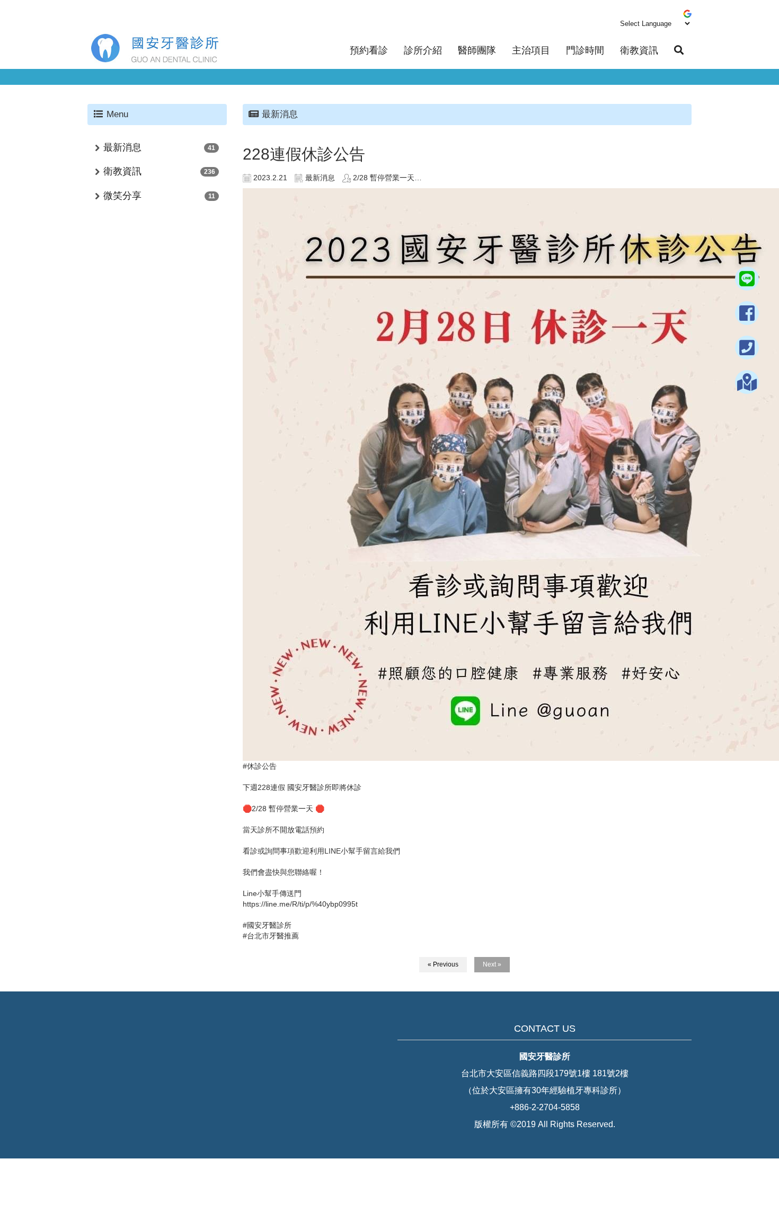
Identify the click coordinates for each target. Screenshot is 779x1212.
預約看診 (369, 50)
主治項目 (531, 50)
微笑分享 (122, 195)
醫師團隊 (477, 50)
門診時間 (585, 50)
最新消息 (122, 147)
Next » (492, 964)
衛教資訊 (639, 50)
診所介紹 (423, 50)
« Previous (443, 964)
